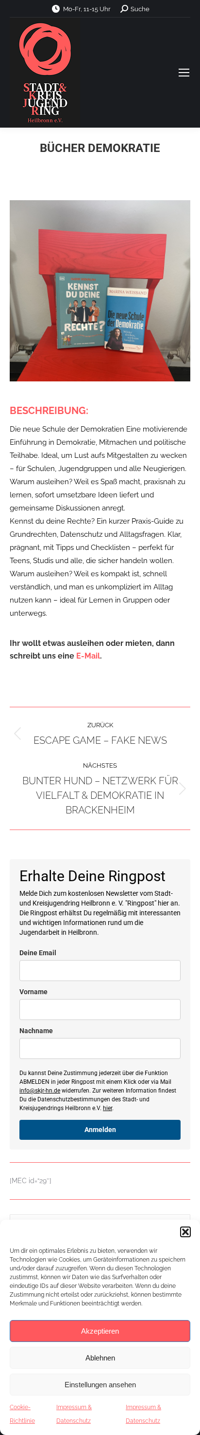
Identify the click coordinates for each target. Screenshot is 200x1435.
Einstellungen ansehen (100, 1384)
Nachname (36, 1031)
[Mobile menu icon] (184, 72)
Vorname (33, 992)
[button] (185, 1232)
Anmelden (100, 1129)
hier (107, 1108)
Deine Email (37, 953)
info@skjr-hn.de (39, 1090)
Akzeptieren (100, 1331)
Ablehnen (100, 1358)
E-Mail (88, 656)
